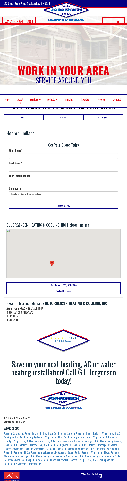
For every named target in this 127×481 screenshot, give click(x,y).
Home (7, 99)
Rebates (85, 99)
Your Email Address (20, 176)
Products (51, 99)
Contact (117, 99)
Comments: (15, 189)
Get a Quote (113, 21)
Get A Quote (103, 117)
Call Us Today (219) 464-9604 (64, 285)
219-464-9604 (21, 21)
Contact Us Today (63, 291)
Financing (68, 99)
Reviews (101, 99)
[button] (51, 263)
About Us (20, 101)
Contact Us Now (63, 205)
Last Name (15, 163)
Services (34, 99)
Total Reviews (63, 341)
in (27, 434)
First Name (15, 150)
